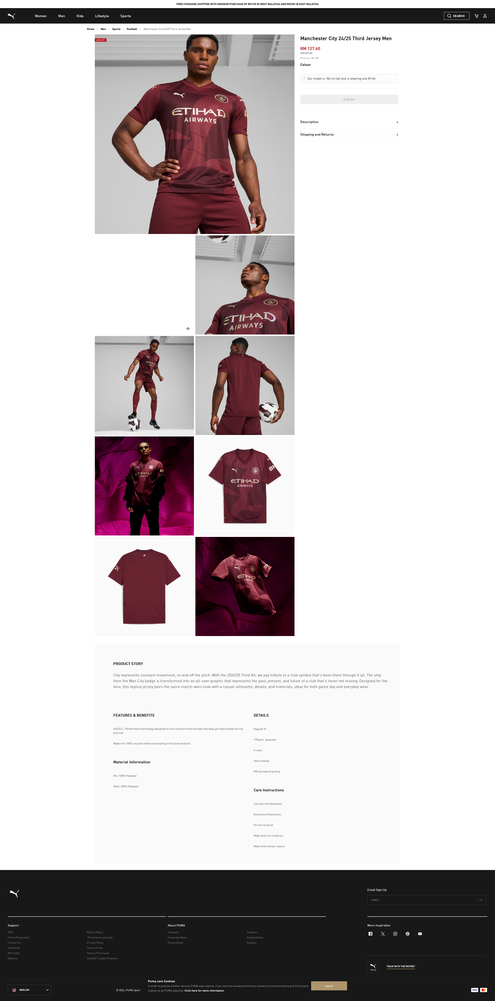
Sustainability (255, 937)
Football (132, 29)
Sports (116, 29)
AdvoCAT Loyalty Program (102, 958)
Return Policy (95, 932)
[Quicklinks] (485, 16)
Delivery (12, 958)
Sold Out (349, 99)
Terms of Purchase (98, 953)
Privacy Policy (95, 942)
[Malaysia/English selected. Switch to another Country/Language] (29, 990)
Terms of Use (94, 947)
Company (173, 932)
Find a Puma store (18, 937)
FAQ (10, 932)
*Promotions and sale (100, 937)
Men (103, 29)
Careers (251, 942)
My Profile (14, 953)
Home (90, 29)
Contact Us (14, 942)
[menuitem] (40, 16)
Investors (252, 932)
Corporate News (177, 937)
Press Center (175, 942)
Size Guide (14, 947)
